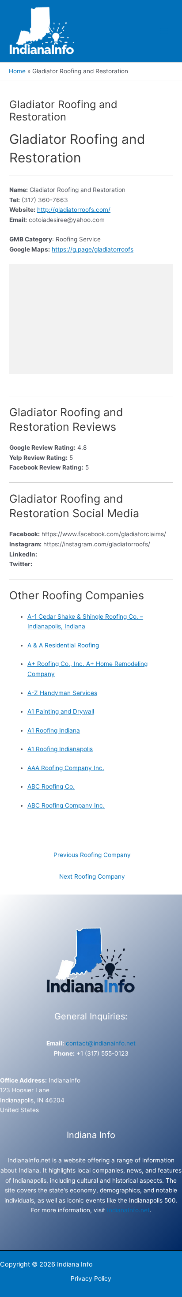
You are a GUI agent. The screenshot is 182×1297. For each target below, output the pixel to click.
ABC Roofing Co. (51, 786)
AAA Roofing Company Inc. (65, 767)
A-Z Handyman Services (62, 692)
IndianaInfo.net (128, 1210)
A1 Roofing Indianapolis (60, 748)
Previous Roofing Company (92, 854)
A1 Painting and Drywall (60, 711)
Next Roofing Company (92, 876)
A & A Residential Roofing (63, 645)
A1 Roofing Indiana (53, 730)
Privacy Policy (91, 1278)
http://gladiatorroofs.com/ (73, 209)
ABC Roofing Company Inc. (66, 805)
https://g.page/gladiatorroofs (92, 249)
